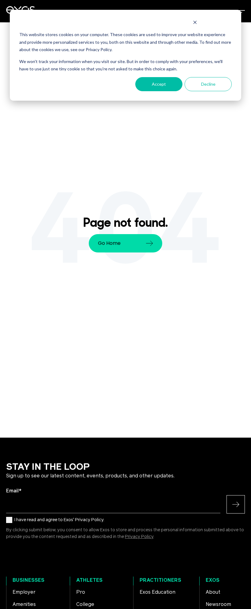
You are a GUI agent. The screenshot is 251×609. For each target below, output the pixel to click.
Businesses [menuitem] (28, 580)
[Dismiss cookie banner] (195, 23)
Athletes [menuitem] (89, 580)
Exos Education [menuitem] (157, 592)
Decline (208, 84)
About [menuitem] (213, 592)
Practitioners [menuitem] (160, 580)
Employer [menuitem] (24, 592)
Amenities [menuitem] (24, 604)
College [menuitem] (85, 604)
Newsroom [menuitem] (218, 604)
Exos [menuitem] (212, 580)
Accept (159, 84)
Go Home (109, 243)
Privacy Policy (139, 537)
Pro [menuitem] (80, 592)
